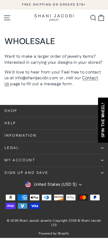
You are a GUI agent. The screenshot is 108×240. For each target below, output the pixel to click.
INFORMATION (20, 135)
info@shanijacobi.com (36, 78)
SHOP (10, 111)
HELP (10, 123)
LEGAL (11, 148)
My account (19, 160)
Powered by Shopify (54, 233)
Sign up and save (26, 172)
